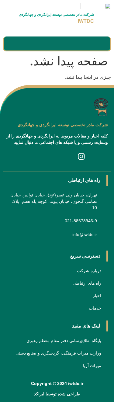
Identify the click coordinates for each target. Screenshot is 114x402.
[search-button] (16, 44)
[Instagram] (81, 156)
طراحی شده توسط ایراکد (57, 393)
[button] (95, 43)
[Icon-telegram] (57, 156)
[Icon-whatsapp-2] (32, 156)
